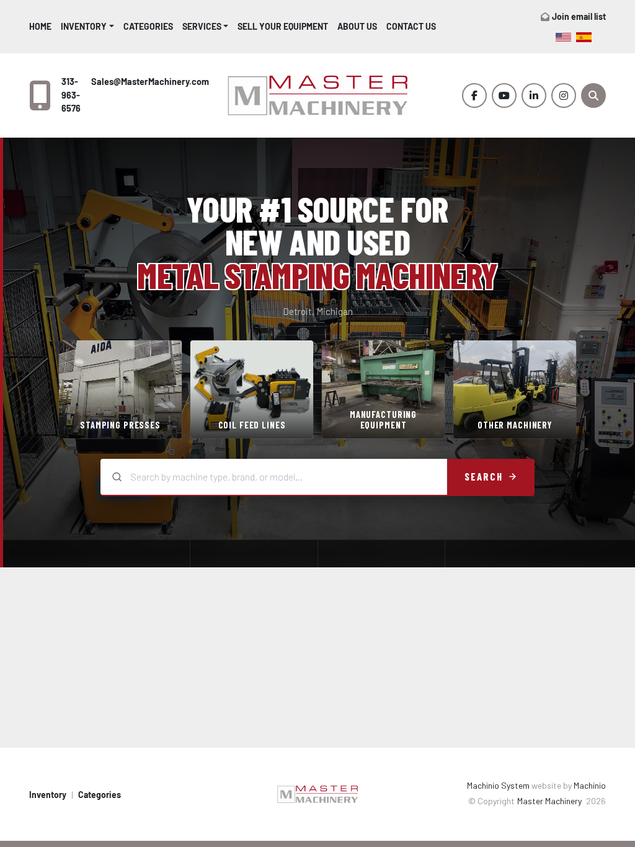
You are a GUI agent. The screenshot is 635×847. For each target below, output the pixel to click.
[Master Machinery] (317, 793)
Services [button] (201, 26)
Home (40, 26)
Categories (148, 26)
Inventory (84, 26)
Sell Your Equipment (283, 26)
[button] (87, 26)
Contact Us (411, 26)
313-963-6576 (71, 94)
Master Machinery (550, 801)
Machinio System (498, 785)
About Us (357, 26)
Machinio (590, 785)
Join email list (579, 16)
